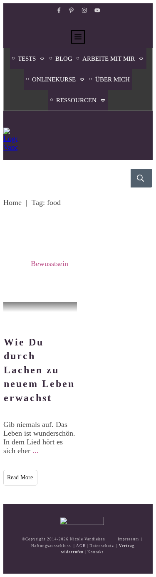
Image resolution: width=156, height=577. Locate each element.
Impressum (128, 539)
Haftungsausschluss (51, 546)
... (35, 450)
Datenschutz (101, 546)
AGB (81, 546)
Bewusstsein (49, 263)
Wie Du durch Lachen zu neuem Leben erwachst (39, 370)
